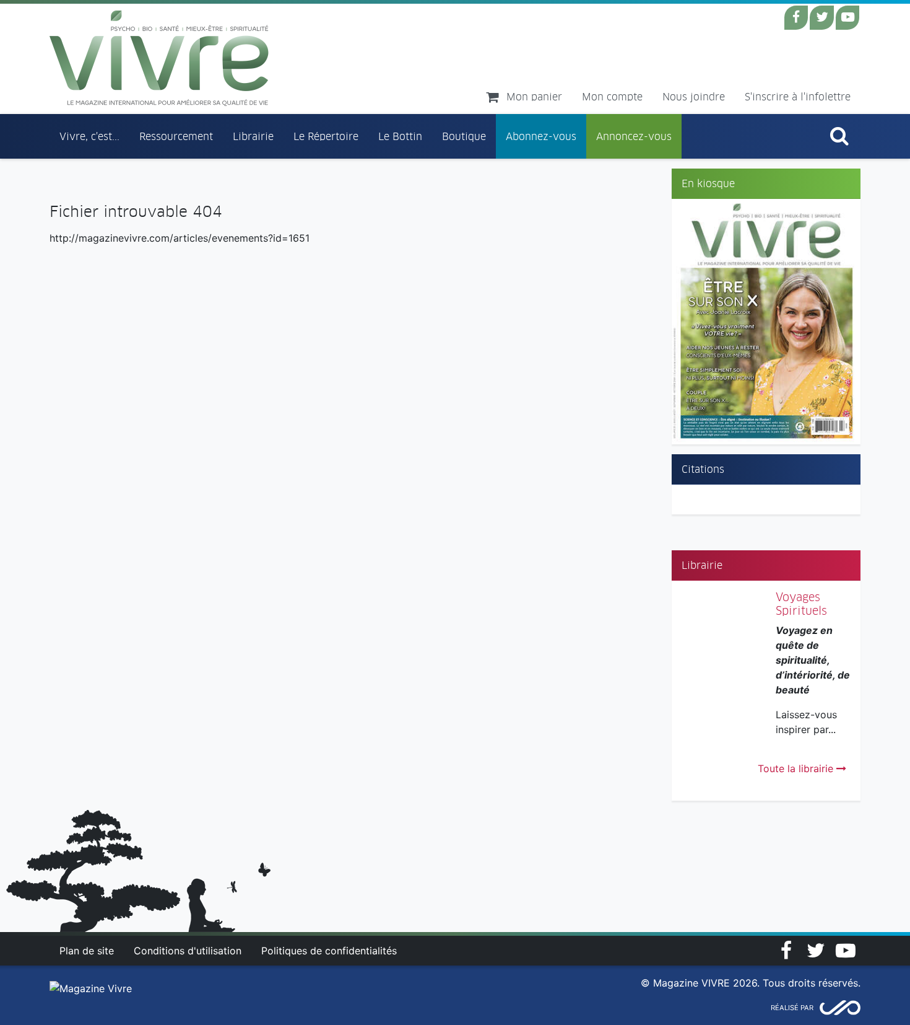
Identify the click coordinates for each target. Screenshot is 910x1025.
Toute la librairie (797, 768)
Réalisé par (792, 1007)
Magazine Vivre (159, 58)
